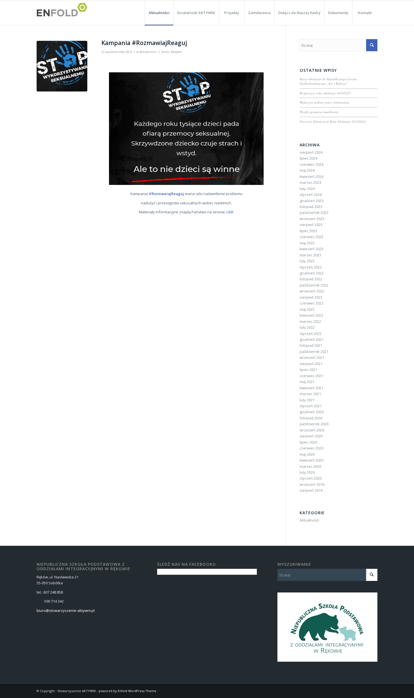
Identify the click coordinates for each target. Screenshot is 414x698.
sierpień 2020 (311, 436)
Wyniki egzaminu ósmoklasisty (319, 112)
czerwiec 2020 (311, 448)
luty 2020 (307, 472)
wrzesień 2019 (312, 484)
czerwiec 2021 (311, 375)
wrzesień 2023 (312, 218)
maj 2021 (307, 381)
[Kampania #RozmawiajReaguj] (62, 66)
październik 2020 (314, 423)
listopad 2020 (311, 417)
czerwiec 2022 (311, 303)
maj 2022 (307, 309)
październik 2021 (314, 351)
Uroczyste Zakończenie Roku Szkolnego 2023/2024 (333, 121)
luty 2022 (307, 327)
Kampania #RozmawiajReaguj (144, 43)
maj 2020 (307, 454)
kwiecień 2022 (311, 315)
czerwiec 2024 (311, 164)
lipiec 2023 (308, 230)
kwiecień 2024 (311, 176)
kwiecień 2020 (311, 460)
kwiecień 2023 (311, 248)
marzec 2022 (310, 321)
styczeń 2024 (311, 194)
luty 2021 (307, 399)
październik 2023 (314, 212)
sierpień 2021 (311, 363)
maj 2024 (307, 170)
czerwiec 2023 (311, 236)
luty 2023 (307, 260)
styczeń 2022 (311, 333)
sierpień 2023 (311, 224)
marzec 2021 (310, 393)
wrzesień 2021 (312, 357)
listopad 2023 (311, 206)
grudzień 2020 (312, 411)
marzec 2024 (310, 182)
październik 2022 (314, 285)
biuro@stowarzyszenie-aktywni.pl (66, 610)
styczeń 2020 (311, 478)
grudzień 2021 (312, 339)
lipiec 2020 (308, 442)
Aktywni (176, 52)
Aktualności (148, 52)
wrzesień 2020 (312, 430)
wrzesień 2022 (312, 291)
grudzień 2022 (312, 273)
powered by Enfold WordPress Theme (127, 691)
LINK (230, 211)
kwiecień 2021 (311, 387)
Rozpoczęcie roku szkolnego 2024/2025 (325, 93)
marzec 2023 (310, 255)
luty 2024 (307, 188)
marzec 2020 (310, 466)
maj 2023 (307, 242)
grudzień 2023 (312, 200)
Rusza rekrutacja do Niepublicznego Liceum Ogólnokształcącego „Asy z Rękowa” (328, 81)
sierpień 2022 (311, 297)
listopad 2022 (311, 278)
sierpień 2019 (311, 490)
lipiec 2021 (308, 369)
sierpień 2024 (311, 152)
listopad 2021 (311, 345)
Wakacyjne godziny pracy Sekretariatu (324, 102)
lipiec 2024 (308, 158)
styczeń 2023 (311, 267)
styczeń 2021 (311, 405)
